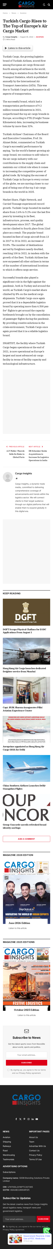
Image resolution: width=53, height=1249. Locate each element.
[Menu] (5, 4)
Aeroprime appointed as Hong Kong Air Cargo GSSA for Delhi (23, 748)
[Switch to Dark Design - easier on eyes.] (44, 4)
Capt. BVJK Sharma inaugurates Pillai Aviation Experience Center (22, 709)
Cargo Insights (11, 37)
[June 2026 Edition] (26, 892)
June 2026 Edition (19, 923)
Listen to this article (19, 48)
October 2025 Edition (26, 1009)
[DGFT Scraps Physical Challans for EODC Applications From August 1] (26, 612)
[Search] (48, 4)
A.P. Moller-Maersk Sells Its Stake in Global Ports (15, 454)
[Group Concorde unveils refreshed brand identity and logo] (26, 807)
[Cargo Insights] (27, 4)
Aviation (40, 37)
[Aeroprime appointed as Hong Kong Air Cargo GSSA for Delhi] (26, 729)
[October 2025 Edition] (26, 979)
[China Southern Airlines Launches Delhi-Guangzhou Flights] (26, 768)
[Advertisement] (26, 402)
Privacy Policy (25, 1073)
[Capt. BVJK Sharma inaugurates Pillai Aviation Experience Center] (26, 690)
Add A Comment (26, 839)
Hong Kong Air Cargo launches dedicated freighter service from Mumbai (24, 670)
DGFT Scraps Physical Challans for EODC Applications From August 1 (24, 631)
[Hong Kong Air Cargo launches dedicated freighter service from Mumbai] (26, 651)
